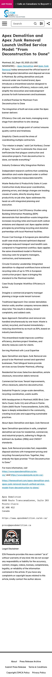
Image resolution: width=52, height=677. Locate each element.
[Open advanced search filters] (41, 23)
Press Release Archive (30, 661)
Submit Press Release (15, 667)
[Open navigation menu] (4, 23)
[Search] (35, 23)
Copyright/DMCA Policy (18, 672)
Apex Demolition (25, 66)
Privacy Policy (39, 672)
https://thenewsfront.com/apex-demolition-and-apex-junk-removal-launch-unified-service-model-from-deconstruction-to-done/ (26, 484)
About (14, 661)
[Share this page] (48, 23)
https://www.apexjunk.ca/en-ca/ (27, 475)
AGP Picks (7, 4)
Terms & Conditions (38, 667)
